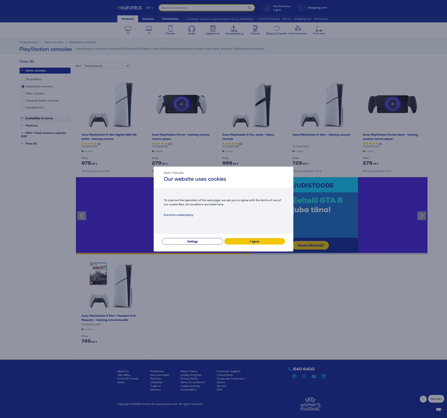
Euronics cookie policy (178, 215)
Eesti (167, 172)
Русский (178, 172)
